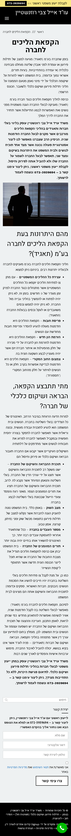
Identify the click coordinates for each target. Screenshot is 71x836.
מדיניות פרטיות (44, 828)
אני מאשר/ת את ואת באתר (37, 769)
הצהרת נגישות (25, 828)
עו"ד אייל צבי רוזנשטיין (42, 12)
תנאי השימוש (41, 767)
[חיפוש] (6, 699)
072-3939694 (16, 3)
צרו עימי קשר (52, 781)
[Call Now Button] (62, 828)
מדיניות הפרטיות (17, 767)
